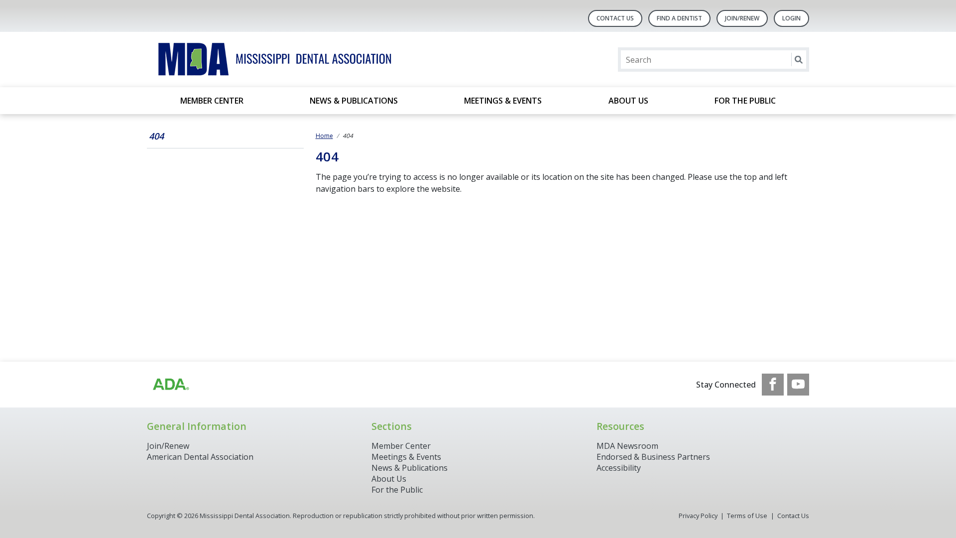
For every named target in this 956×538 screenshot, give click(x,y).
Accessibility (619, 467)
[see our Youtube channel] (798, 385)
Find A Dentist (679, 18)
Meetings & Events (503, 100)
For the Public (745, 100)
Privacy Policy (698, 515)
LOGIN (791, 18)
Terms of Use (747, 515)
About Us (628, 100)
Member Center (211, 100)
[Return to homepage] (275, 59)
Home (324, 136)
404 (156, 136)
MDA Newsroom (627, 445)
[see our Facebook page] (773, 385)
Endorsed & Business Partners (653, 456)
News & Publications (354, 100)
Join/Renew (742, 18)
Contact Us (615, 18)
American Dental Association (200, 456)
